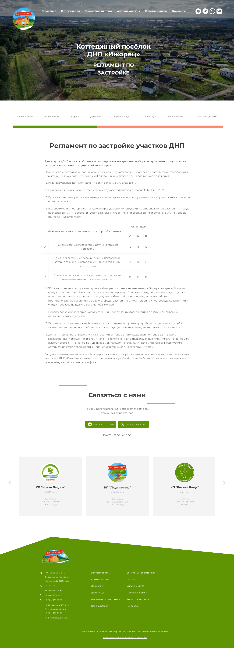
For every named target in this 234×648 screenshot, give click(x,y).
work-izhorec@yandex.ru (56, 618)
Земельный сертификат (141, 572)
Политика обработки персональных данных (125, 637)
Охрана (75, 116)
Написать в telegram (103, 424)
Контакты (179, 11)
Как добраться (99, 605)
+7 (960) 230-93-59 (53, 590)
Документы (96, 116)
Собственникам (156, 11)
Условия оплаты (128, 11)
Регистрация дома (207, 116)
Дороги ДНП (150, 116)
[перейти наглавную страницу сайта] (55, 552)
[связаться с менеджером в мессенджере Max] (198, 11)
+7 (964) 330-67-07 (53, 586)
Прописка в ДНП (177, 116)
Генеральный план (98, 11)
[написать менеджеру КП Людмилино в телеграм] (205, 11)
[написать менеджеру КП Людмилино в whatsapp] (212, 11)
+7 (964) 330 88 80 (53, 613)
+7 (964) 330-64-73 (53, 595)
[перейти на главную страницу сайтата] (24, 19)
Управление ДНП (122, 116)
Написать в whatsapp (136, 424)
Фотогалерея (70, 11)
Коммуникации (52, 116)
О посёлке (49, 11)
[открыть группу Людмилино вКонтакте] (219, 11)
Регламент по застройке (105, 599)
